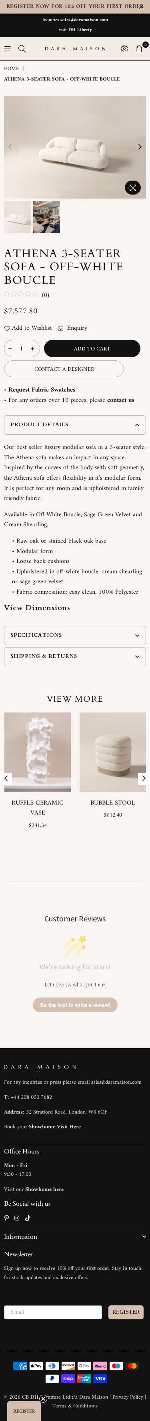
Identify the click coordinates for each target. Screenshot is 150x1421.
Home (11, 69)
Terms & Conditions (75, 1406)
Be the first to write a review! (75, 1004)
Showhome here (44, 1190)
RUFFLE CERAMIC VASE (38, 808)
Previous (10, 147)
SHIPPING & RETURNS (43, 656)
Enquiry (76, 328)
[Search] (22, 49)
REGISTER (126, 1312)
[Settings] (124, 49)
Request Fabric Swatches (41, 390)
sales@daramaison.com (84, 20)
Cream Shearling (25, 524)
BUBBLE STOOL (112, 803)
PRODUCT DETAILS (39, 424)
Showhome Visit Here (55, 1127)
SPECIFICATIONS (36, 635)
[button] (24, 1411)
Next (140, 147)
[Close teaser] (43, 1399)
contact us (120, 400)
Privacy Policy (128, 1397)
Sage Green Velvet (107, 514)
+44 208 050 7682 (31, 1097)
